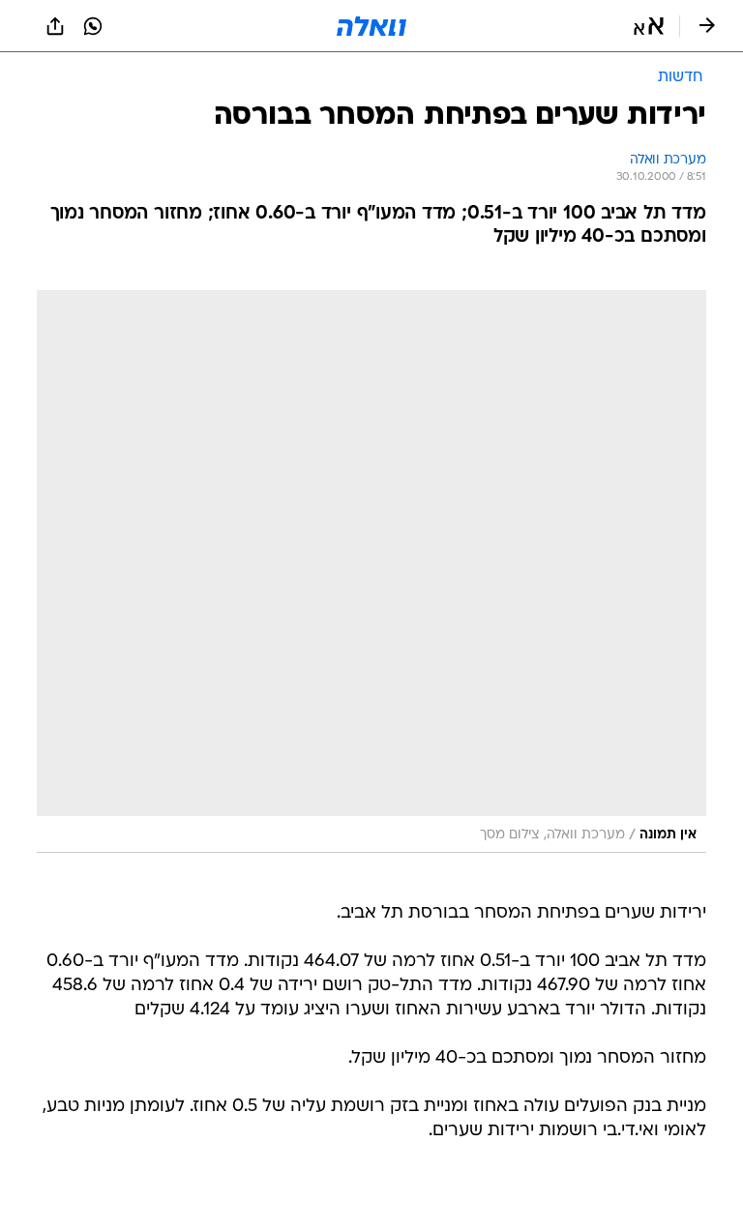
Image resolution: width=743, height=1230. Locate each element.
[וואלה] (371, 26)
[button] (649, 26)
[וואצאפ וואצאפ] (93, 26)
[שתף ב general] (55, 26)
